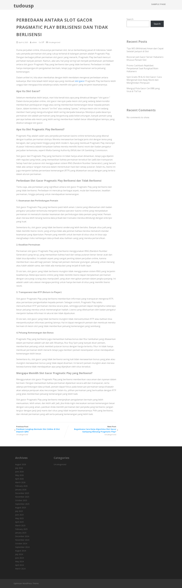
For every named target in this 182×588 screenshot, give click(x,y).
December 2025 (22, 493)
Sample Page (158, 4)
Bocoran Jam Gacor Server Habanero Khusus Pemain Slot (145, 58)
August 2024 (20, 550)
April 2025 (19, 522)
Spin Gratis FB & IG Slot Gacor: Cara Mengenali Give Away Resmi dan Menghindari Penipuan (144, 79)
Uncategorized (54, 42)
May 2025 (19, 518)
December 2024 (22, 536)
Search (130, 19)
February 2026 (21, 486)
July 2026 (19, 468)
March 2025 (20, 525)
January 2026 (20, 489)
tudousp (24, 5)
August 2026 (20, 464)
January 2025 (20, 532)
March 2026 (20, 482)
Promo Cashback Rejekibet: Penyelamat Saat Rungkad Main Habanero (142, 68)
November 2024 (22, 540)
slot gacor (80, 81)
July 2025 (19, 511)
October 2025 (21, 500)
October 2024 (21, 543)
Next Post (95, 429)
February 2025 (21, 529)
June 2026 (19, 471)
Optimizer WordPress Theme (26, 583)
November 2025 (22, 496)
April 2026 (19, 479)
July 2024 (19, 554)
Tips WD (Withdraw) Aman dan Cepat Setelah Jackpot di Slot (145, 50)
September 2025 (22, 504)
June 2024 (19, 558)
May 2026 (19, 475)
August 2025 (20, 507)
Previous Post (38, 429)
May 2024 (19, 561)
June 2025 (19, 514)
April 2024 (19, 565)
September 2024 (22, 547)
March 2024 (20, 568)
